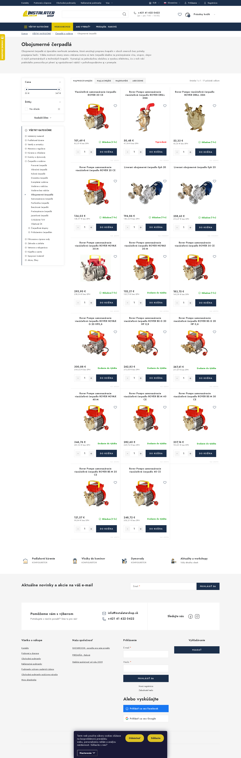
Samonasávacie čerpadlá (42, 198)
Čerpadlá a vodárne (36, 161)
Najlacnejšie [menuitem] (104, 81)
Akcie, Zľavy (33, 260)
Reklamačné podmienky (91, 3)
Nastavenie (86, 753)
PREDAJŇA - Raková (81, 655)
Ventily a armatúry (35, 144)
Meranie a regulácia (36, 148)
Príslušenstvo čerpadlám (41, 232)
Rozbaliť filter (41, 117)
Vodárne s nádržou (39, 186)
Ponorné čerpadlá (39, 165)
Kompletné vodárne (39, 182)
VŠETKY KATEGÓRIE (40, 130)
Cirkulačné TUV (38, 219)
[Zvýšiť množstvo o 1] (91, 152)
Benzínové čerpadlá (39, 207)
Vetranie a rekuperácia (37, 247)
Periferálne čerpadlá (40, 203)
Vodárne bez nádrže (40, 190)
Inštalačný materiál (36, 136)
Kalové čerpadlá (38, 173)
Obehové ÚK (36, 224)
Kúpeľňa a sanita (35, 251)
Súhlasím (155, 738)
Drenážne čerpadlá (39, 178)
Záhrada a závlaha (36, 243)
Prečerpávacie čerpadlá (41, 211)
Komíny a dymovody (37, 157)
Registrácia (212, 3)
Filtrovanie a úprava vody (39, 239)
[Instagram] (197, 616)
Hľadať (124, 14)
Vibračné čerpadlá (39, 169)
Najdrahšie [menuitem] (122, 81)
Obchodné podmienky (66, 3)
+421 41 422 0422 (148, 12)
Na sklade (44, 109)
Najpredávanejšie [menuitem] (82, 81)
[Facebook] (190, 616)
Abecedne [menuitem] (137, 81)
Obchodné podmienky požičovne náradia (39, 674)
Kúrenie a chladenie (36, 152)
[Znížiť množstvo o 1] (77, 152)
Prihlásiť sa (208, 586)
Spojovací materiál (36, 256)
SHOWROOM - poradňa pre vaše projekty (91, 648)
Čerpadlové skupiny (39, 228)
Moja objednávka (28, 679)
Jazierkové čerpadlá (39, 215)
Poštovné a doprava (42, 3)
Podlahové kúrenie (36, 140)
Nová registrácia (146, 686)
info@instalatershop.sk (123, 613)
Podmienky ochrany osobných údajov (37, 669)
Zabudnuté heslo (146, 690)
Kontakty (25, 3)
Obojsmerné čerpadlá (42, 194)
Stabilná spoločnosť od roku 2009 (87, 662)
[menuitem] (36, 27)
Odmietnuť (134, 738)
